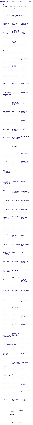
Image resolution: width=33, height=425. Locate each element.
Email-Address (12, 411)
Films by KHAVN (15, 8)
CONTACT (16, 422)
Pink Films (23, 8)
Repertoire (19, 6)
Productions (6, 8)
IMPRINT (19, 422)
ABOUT (13, 422)
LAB (28, 8)
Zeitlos (24, 6)
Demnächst (12, 6)
